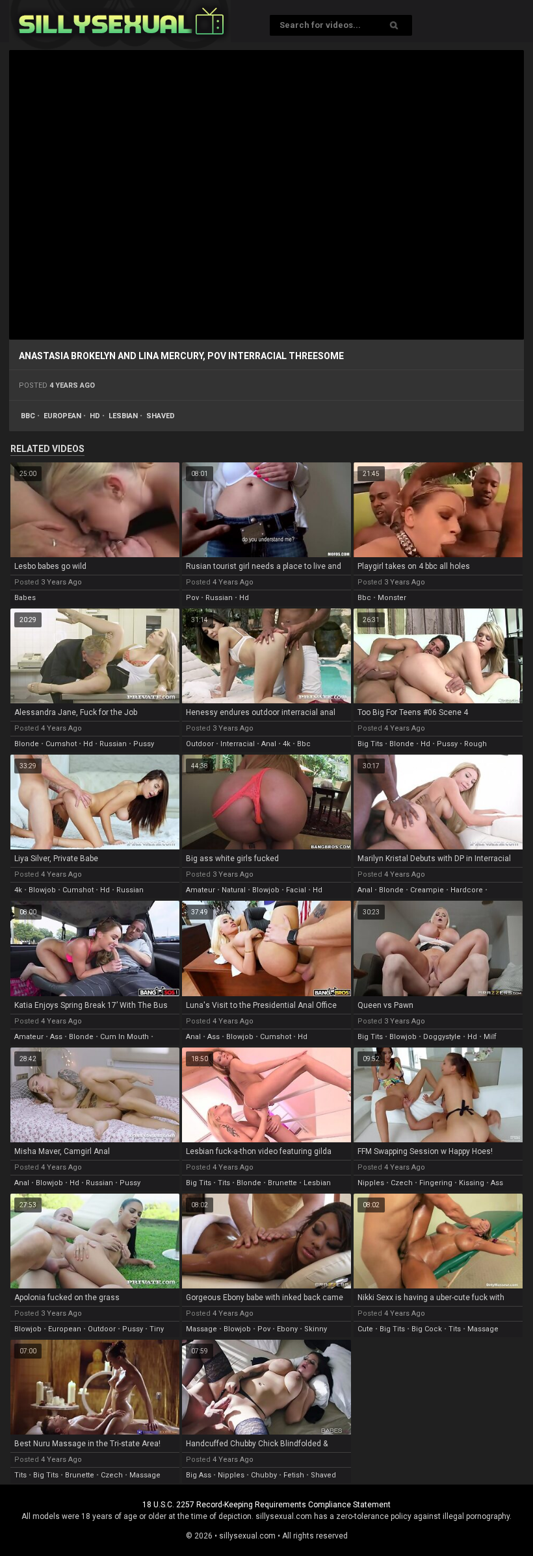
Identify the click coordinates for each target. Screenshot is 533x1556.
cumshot (61, 744)
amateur (200, 890)
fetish (293, 1475)
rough (475, 744)
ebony (287, 1329)
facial (296, 890)
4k (287, 744)
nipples (371, 1183)
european (62, 416)
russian (219, 598)
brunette (282, 1183)
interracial (237, 744)
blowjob (42, 890)
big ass (198, 1475)
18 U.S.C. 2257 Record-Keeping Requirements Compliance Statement (266, 1504)
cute (365, 1329)
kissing (471, 1183)
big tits (370, 744)
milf (490, 1037)
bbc (28, 416)
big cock (426, 1329)
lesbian (123, 416)
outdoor (200, 744)
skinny (315, 1329)
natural (234, 890)
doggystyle (442, 1037)
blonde (26, 744)
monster (392, 598)
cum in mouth (124, 1037)
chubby (264, 1475)
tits (224, 1183)
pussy (143, 744)
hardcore (466, 890)
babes (25, 598)
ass (56, 1037)
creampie (427, 890)
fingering (435, 1183)
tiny (157, 1329)
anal (268, 744)
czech (402, 1183)
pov (192, 598)
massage (201, 1329)
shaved (160, 416)
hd (95, 416)
